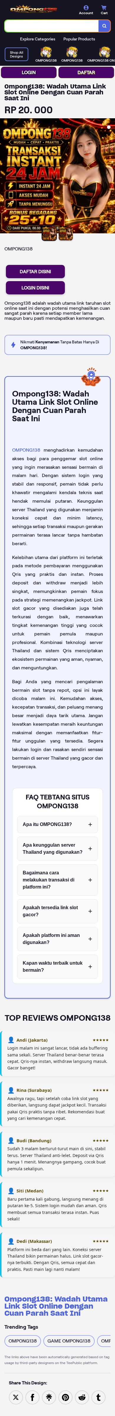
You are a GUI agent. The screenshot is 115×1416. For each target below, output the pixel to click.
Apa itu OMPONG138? (47, 824)
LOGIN (29, 72)
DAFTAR (86, 72)
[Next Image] (110, 176)
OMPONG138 (26, 450)
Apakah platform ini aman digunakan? (51, 939)
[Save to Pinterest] (65, 1396)
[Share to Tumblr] (98, 1396)
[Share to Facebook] (32, 1396)
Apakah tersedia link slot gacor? (50, 911)
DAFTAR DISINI (35, 271)
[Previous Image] (4, 176)
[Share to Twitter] (16, 1396)
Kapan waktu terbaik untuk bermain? (53, 967)
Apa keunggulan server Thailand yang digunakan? (53, 849)
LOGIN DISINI (35, 287)
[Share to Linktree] (49, 1396)
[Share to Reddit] (82, 1396)
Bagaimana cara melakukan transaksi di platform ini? (48, 879)
